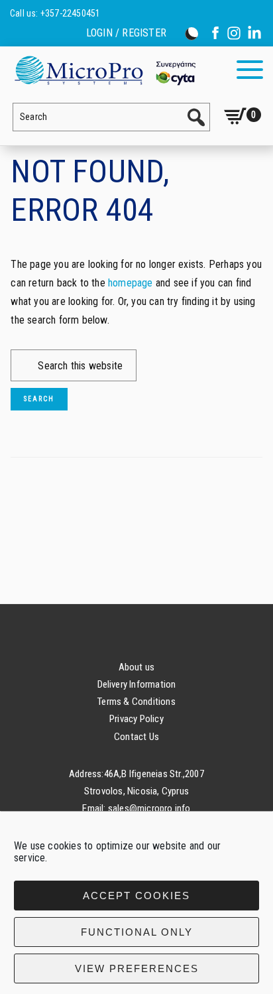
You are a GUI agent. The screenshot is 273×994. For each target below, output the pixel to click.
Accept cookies (136, 895)
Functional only (137, 932)
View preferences (137, 968)
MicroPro (104, 70)
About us (137, 667)
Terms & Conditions (136, 702)
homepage (130, 283)
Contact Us (136, 737)
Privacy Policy (136, 719)
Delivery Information (136, 684)
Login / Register (126, 33)
